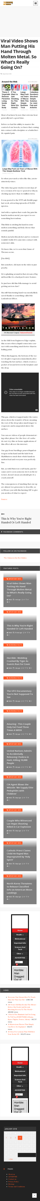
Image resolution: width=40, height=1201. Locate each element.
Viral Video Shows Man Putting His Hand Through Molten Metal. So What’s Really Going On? (19, 589)
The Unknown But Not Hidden (15, 558)
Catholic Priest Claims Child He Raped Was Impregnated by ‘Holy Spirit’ (19, 855)
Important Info (6, 73)
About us (11, 1174)
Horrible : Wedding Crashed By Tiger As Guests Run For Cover (18, 661)
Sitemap (11, 1184)
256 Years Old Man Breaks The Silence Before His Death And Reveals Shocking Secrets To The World (22, 1007)
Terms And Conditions (16, 1187)
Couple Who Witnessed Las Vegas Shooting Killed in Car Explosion (19, 823)
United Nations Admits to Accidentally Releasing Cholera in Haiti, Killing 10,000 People (19, 757)
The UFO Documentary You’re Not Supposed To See (20, 694)
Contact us (12, 1179)
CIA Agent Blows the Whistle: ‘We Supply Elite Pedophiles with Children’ (20, 789)
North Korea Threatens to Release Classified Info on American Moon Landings (19, 888)
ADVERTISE (12, 1177)
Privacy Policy (13, 1182)
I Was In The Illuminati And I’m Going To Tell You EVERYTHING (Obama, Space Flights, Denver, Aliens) (21, 1016)
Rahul (10, 599)
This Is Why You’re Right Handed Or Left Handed (20, 627)
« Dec (11, 1159)
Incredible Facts (15, 645)
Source (4, 499)
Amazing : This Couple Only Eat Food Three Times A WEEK (19, 727)
